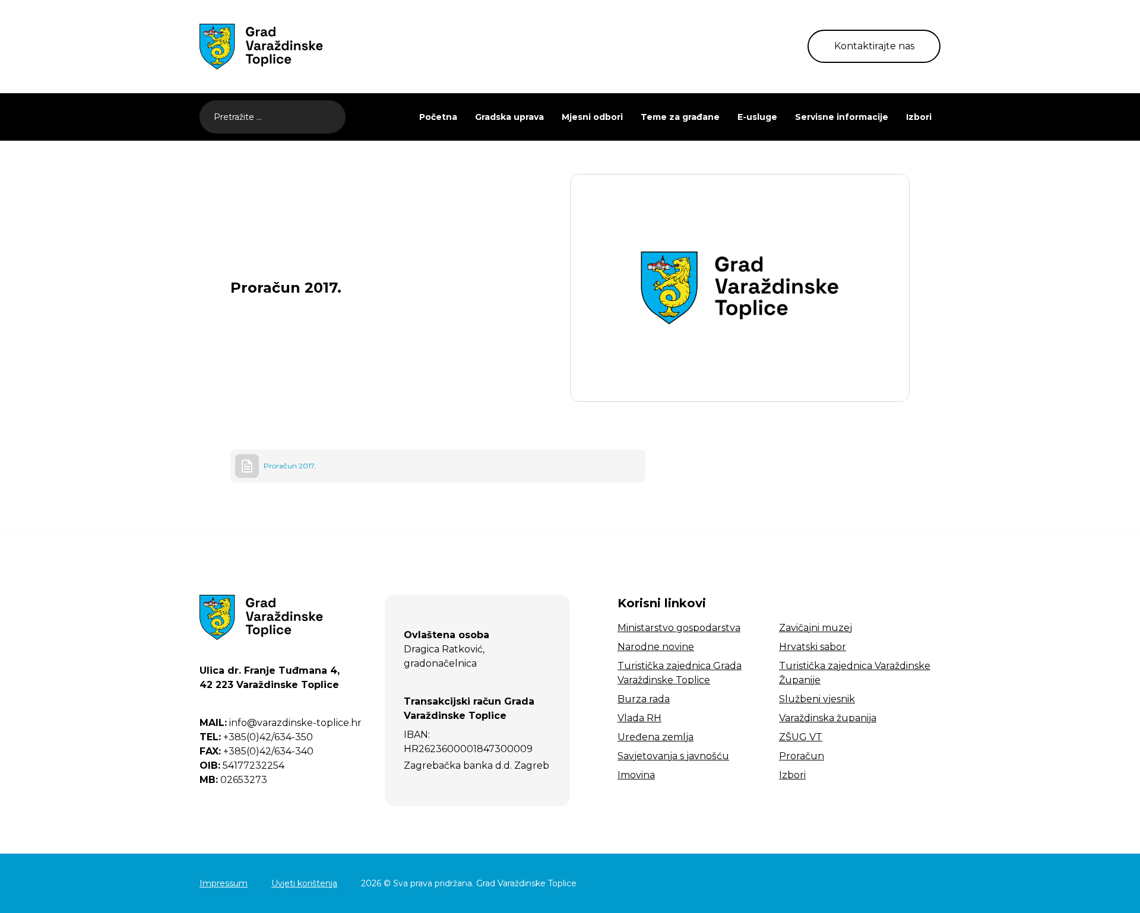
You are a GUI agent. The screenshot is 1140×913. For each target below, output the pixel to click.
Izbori (919, 117)
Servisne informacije (841, 117)
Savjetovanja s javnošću (673, 756)
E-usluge (757, 117)
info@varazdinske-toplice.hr (281, 722)
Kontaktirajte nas (874, 46)
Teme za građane (680, 117)
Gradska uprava (509, 117)
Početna (438, 117)
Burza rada (644, 699)
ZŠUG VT (800, 737)
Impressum (224, 883)
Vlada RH (639, 718)
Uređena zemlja (656, 737)
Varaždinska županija (827, 718)
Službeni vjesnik (817, 699)
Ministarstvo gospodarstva (679, 627)
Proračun (801, 756)
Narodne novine (656, 646)
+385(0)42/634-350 (256, 737)
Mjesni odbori (592, 117)
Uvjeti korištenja (304, 883)
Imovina (636, 775)
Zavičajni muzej (815, 627)
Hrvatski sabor (812, 646)
